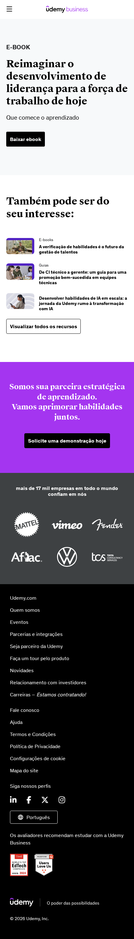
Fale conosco (24, 710)
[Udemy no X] (45, 800)
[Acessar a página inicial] (54, 905)
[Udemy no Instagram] (62, 800)
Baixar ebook (25, 139)
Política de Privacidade (35, 746)
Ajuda (16, 722)
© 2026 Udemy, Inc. (29, 918)
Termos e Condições (33, 734)
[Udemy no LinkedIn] (13, 800)
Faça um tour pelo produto (39, 658)
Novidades (22, 670)
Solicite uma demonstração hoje (67, 441)
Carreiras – (48, 694)
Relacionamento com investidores (48, 682)
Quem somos (25, 610)
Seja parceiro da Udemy (36, 646)
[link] (67, 247)
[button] (9, 9)
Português (38, 817)
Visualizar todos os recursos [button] (43, 326)
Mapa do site (24, 770)
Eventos (19, 622)
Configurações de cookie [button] (37, 758)
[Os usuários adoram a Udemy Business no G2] (46, 874)
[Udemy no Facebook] (28, 800)
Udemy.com (23, 598)
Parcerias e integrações (36, 634)
